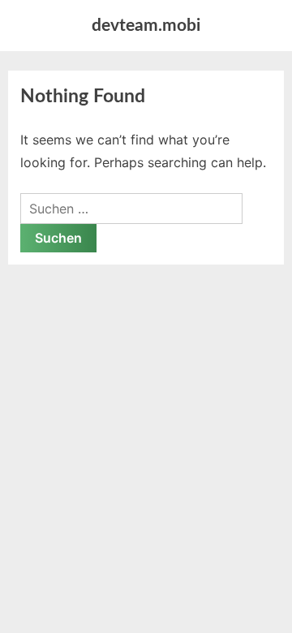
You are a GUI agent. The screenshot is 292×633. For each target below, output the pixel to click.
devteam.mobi (146, 25)
